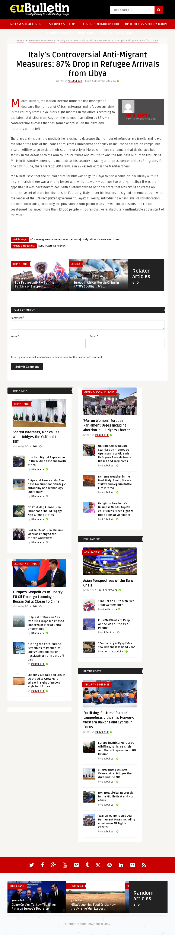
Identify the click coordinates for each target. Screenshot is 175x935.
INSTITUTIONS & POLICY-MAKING (147, 24)
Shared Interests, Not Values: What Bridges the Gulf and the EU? (37, 437)
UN (118, 239)
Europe (56, 239)
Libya (93, 239)
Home (20, 40)
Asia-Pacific (92, 552)
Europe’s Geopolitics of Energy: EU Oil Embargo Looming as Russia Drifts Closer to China (38, 597)
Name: (15, 336)
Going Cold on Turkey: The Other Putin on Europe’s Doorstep (34, 906)
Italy (85, 239)
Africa (75, 264)
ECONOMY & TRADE (58, 33)
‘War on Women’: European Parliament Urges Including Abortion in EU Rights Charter (106, 425)
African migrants (40, 239)
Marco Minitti (106, 239)
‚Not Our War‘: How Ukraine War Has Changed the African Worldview (45, 534)
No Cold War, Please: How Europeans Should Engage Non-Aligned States (45, 511)
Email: (94, 336)
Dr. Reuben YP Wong (106, 590)
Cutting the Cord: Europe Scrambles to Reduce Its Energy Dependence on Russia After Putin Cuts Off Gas (46, 652)
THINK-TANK (85, 33)
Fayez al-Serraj (72, 239)
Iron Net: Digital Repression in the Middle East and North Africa (47, 461)
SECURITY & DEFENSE (63, 24)
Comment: (17, 318)
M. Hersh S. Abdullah (112, 651)
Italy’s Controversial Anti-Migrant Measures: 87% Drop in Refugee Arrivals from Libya (109, 40)
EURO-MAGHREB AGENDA (116, 33)
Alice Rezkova (109, 609)
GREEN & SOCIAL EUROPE (26, 24)
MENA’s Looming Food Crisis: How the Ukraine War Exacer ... (93, 906)
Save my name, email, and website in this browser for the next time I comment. (57, 357)
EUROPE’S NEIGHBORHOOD (101, 24)
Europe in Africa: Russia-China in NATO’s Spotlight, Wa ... (96, 284)
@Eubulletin (75, 81)
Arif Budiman (108, 632)
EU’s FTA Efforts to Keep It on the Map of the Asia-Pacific (115, 624)
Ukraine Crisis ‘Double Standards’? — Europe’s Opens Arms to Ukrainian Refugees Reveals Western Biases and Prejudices (116, 453)
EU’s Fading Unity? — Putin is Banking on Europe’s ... (34, 284)
